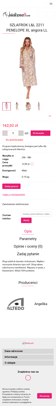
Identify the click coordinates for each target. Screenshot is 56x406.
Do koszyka (38, 133)
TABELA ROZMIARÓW (13, 195)
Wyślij (26, 220)
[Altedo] (15, 304)
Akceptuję (44, 396)
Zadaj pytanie (11, 186)
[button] (28, 351)
